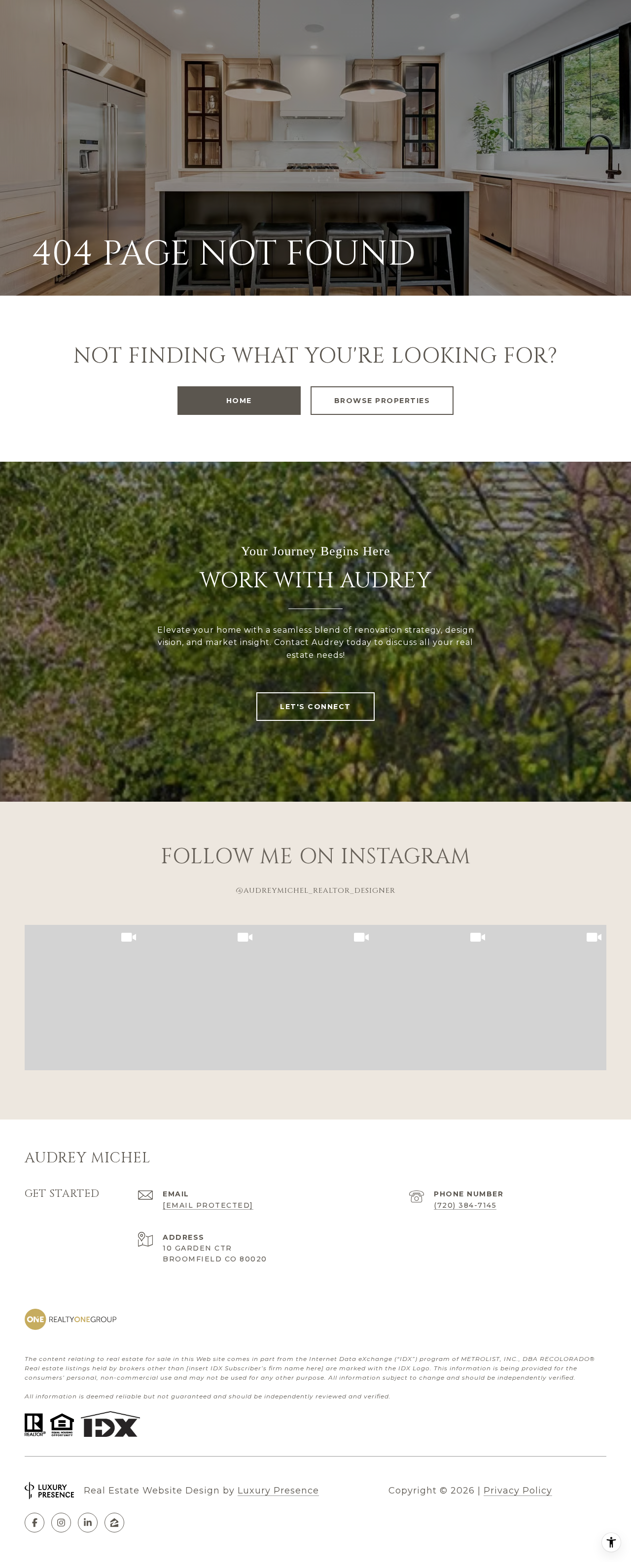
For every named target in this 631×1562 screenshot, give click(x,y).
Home (239, 400)
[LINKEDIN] (88, 1522)
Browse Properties (382, 400)
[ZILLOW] (114, 1522)
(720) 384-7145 (465, 1205)
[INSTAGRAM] (61, 1522)
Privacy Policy (518, 1490)
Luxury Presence (278, 1490)
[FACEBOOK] (34, 1522)
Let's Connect (315, 706)
